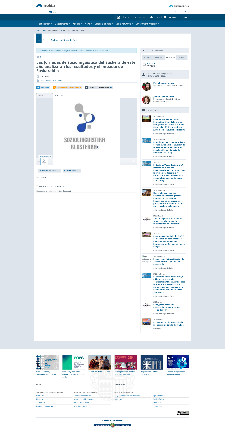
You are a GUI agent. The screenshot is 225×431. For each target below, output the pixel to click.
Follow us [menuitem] (125, 17)
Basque (48, 80)
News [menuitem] (88, 23)
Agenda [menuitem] (77, 23)
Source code (119, 399)
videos (41, 95)
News (44, 30)
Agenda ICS (40, 403)
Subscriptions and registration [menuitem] (49, 392)
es (41, 12)
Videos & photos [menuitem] (103, 23)
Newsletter (40, 399)
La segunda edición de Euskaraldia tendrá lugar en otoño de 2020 (166, 307)
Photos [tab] (170, 57)
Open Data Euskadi (81, 403)
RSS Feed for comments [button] (69, 87)
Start (38, 30)
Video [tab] (158, 57)
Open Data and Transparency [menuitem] (86, 392)
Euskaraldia (57, 80)
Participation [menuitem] (44, 23)
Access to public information (85, 399)
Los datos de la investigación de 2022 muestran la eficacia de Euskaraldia (168, 261)
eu (44, 12)
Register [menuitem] (172, 17)
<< (38, 12)
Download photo (49, 170)
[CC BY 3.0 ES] (183, 413)
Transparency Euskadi (82, 396)
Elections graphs (80, 406)
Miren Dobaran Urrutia (163, 83)
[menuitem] (161, 17)
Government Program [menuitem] (147, 23)
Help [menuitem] (151, 17)
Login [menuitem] (184, 17)
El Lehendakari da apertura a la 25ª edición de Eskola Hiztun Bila (168, 323)
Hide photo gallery (45, 156)
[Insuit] (50, 12)
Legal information (158, 396)
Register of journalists (44, 406)
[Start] (45, 5)
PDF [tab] (181, 57)
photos (59, 95)
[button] (43, 87)
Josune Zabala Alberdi (163, 96)
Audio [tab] (147, 57)
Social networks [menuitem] (124, 23)
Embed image (72, 170)
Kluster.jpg (152, 63)
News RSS (40, 396)
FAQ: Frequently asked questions (127, 396)
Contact (166, 12)
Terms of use (157, 403)
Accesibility (173, 12)
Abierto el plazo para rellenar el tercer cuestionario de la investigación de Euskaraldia (168, 221)
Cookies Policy (158, 399)
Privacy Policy (157, 406)
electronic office (183, 12)
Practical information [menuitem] (123, 392)
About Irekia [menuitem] (140, 17)
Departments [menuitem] (61, 23)
